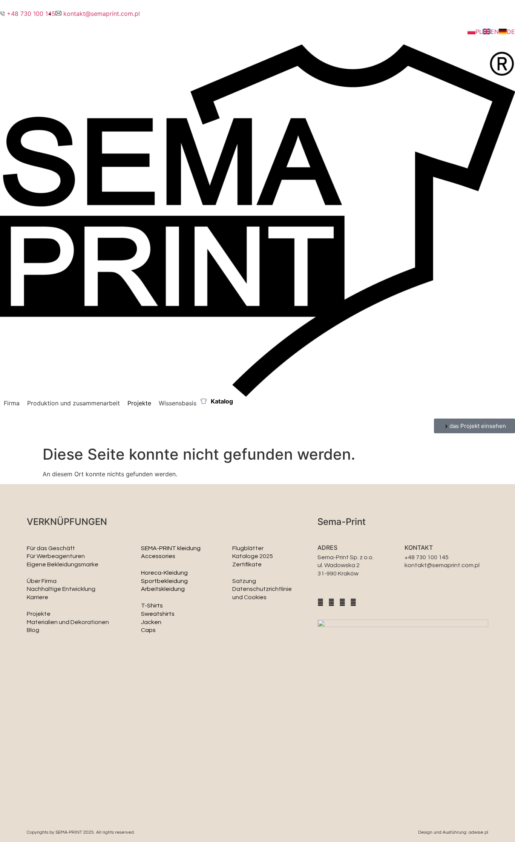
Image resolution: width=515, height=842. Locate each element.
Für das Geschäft (51, 548)
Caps (148, 630)
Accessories (158, 556)
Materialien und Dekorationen (68, 622)
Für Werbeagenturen (56, 556)
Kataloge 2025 (252, 556)
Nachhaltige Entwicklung (61, 589)
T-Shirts (152, 606)
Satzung (244, 581)
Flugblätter (248, 548)
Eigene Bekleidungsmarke (62, 564)
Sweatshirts (158, 614)
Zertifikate (247, 564)
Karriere (37, 597)
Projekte (39, 614)
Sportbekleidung (164, 581)
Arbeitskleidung (163, 589)
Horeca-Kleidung (164, 573)
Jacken (151, 622)
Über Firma (42, 581)
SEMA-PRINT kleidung (171, 548)
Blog (33, 630)
